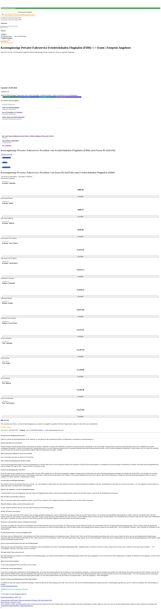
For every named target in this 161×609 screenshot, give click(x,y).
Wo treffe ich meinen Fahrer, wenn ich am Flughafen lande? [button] (16, 532)
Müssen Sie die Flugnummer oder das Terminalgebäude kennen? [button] (18, 489)
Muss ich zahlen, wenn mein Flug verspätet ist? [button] (13, 496)
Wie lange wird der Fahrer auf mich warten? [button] (12, 552)
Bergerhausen (6, 157)
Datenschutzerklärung (7, 597)
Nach (20, 19)
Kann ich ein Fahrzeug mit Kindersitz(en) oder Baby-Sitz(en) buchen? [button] (19, 579)
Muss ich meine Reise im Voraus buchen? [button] (11, 443)
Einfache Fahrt (7, 36)
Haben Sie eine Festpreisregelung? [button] (10, 561)
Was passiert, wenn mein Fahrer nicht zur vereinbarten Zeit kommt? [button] (19, 522)
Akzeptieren (4, 605)
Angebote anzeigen (6, 38)
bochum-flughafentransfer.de (19, 14)
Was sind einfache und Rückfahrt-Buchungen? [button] (13, 480)
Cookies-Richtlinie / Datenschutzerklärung (20, 605)
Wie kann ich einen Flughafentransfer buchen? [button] (13, 435)
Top (20, 597)
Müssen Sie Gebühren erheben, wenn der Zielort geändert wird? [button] (17, 504)
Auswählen (80, 196)
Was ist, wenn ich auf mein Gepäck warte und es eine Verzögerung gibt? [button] (19, 543)
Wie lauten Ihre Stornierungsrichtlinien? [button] (11, 568)
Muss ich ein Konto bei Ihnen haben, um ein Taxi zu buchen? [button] (16, 453)
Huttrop (4, 162)
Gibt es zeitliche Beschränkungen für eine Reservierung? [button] (15, 460)
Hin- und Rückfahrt (20, 36)
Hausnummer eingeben (25, 12)
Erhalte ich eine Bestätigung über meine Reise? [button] (13, 470)
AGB (16, 597)
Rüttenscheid (6, 167)
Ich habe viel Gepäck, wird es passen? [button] (10, 511)
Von (19, 17)
